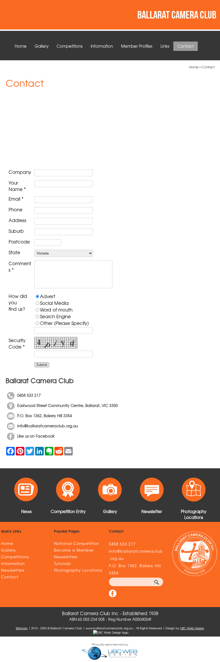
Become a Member (74, 550)
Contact (185, 46)
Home (21, 46)
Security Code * (17, 343)
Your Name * (17, 185)
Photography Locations (78, 570)
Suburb (16, 231)
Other (46, 323)
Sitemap (22, 628)
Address (17, 220)
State (14, 252)
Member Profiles (136, 46)
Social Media (54, 303)
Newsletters (12, 570)
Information (102, 46)
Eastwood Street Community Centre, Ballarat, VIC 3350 (67, 405)
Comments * (20, 266)
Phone (16, 209)
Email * (16, 199)
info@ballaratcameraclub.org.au (47, 425)
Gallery (42, 46)
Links (164, 46)
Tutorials (62, 563)
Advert (47, 296)
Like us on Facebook (36, 436)
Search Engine (55, 316)
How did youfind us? (18, 302)
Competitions (70, 46)
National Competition (76, 543)
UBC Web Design (192, 628)
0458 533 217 (29, 395)
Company (20, 172)
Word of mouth (56, 309)
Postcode (19, 241)
